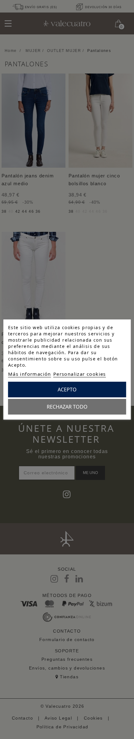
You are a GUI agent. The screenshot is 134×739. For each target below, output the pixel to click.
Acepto (67, 389)
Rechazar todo (67, 406)
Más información (29, 374)
